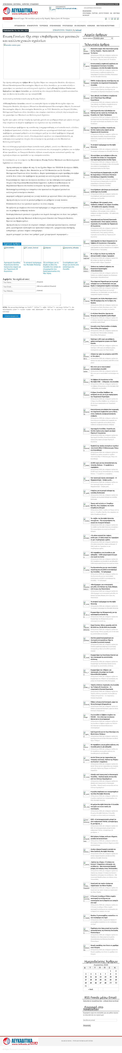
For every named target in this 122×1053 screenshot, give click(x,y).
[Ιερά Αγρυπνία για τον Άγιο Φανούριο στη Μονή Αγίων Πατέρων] (86, 737)
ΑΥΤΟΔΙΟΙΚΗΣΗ (19, 26)
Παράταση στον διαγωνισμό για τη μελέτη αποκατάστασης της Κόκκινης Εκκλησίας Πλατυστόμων (104, 930)
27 (100, 983)
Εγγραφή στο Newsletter (93, 1008)
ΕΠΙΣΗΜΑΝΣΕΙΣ (61, 7)
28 (105, 983)
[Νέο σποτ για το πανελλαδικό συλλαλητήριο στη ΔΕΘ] (86, 371)
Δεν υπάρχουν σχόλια (104, 57)
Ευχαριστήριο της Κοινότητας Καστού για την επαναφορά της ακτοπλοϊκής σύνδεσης (104, 657)
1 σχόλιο (105, 512)
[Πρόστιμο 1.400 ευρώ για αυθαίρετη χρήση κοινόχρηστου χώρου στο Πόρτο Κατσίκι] (86, 344)
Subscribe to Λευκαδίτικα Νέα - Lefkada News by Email (100, 1001)
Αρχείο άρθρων (88, 38)
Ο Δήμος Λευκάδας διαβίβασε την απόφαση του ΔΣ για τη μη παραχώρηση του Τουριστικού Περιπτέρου (104, 395)
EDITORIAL (17, 4)
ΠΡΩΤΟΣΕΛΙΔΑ (67, 26)
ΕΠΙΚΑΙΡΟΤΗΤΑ (32, 26)
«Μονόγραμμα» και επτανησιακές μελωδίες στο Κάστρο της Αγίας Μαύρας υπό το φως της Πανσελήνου (104, 587)
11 (91, 977)
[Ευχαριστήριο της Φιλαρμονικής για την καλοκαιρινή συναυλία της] (86, 617)
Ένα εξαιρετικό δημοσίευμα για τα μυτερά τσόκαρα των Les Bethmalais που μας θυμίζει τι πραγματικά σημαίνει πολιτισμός (105, 284)
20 (100, 980)
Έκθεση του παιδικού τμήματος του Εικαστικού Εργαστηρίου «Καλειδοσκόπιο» (102, 269)
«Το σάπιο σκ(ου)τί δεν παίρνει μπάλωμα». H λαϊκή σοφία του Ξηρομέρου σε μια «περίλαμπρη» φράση (105, 538)
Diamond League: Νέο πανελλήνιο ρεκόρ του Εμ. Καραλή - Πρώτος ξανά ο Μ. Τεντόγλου (41, 18)
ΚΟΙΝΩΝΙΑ (91, 26)
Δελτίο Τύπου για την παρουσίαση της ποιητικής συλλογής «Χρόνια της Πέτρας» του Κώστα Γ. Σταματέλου (104, 760)
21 (105, 980)
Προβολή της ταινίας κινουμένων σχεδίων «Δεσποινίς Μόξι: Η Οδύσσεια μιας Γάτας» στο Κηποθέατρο (105, 448)
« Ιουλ (90, 989)
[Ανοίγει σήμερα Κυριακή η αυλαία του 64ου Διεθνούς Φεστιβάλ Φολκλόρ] (86, 854)
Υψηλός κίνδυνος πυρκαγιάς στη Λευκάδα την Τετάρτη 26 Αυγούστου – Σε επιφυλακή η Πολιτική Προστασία (105, 687)
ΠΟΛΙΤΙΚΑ (110, 22)
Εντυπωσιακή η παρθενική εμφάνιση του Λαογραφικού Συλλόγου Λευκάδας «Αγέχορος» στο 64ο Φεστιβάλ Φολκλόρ (104, 66)
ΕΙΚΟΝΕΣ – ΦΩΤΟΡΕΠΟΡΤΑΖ (91, 22)
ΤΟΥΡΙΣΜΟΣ (43, 26)
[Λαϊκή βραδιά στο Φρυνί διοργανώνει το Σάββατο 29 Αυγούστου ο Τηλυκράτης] (86, 246)
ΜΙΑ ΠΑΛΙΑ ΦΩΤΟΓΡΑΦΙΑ (105, 26)
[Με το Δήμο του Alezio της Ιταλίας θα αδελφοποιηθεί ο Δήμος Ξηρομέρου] (86, 258)
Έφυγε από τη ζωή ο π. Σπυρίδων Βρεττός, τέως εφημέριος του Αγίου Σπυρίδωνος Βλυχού (102, 506)
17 (86, 980)
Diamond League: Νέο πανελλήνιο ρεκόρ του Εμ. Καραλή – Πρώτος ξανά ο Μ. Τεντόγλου (104, 51)
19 (96, 980)
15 (110, 977)
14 (105, 977)
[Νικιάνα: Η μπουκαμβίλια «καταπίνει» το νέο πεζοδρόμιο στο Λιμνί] (86, 920)
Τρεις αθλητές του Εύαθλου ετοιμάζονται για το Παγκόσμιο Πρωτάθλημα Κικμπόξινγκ (104, 98)
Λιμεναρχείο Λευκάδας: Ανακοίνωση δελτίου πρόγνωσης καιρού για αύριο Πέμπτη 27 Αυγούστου (103, 431)
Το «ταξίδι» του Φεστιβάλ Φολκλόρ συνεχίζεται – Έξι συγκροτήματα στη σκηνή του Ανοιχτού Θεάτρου (103, 521)
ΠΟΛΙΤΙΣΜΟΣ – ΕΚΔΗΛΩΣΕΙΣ (35, 22)
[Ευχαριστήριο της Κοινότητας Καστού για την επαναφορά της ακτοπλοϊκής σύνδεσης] (86, 660)
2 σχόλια (104, 922)
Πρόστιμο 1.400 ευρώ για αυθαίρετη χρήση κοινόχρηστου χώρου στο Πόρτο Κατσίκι (104, 341)
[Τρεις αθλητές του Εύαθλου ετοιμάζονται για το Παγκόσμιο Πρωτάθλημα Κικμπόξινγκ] (86, 100)
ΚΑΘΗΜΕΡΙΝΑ (56, 22)
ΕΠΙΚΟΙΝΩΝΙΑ (7, 4)
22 (110, 980)
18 (91, 980)
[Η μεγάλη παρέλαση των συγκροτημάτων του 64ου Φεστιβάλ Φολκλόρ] (86, 796)
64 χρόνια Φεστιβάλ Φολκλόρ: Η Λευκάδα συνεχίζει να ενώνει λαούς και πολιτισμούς (105, 807)
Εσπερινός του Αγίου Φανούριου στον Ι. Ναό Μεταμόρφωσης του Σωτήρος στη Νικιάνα (104, 301)
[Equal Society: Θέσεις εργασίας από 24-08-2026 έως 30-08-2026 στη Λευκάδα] (86, 630)
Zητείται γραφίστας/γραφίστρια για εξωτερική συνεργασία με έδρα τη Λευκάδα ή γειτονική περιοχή (102, 640)
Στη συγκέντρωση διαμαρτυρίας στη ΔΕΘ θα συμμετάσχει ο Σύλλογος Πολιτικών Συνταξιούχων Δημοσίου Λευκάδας (104, 175)
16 (116, 977)
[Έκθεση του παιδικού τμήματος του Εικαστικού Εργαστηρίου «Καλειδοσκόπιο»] (86, 271)
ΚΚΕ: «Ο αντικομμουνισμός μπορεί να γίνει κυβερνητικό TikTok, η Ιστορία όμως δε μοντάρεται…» (104, 822)
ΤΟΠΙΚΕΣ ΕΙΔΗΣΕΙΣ (12, 22)
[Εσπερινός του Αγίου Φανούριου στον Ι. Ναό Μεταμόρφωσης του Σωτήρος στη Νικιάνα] (86, 303)
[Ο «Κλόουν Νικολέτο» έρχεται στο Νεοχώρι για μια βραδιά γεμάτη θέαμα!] (86, 318)
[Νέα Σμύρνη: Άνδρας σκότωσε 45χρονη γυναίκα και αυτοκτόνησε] (86, 841)
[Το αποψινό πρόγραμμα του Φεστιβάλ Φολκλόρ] (86, 149)
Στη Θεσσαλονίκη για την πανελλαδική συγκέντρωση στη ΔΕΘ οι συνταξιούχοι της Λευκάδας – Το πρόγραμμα (104, 570)
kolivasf (78, 30)
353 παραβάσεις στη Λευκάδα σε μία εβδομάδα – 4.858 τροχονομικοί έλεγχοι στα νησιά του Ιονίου (104, 555)
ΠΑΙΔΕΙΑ (69, 30)
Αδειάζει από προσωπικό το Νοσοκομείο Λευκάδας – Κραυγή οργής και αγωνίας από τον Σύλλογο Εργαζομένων (104, 777)
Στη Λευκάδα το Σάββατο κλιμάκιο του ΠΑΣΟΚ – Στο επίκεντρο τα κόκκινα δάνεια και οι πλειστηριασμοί (103, 717)
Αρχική (10, 26)
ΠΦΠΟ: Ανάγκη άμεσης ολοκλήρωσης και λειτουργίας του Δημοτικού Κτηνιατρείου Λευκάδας (105, 83)
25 (91, 983)
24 (86, 983)
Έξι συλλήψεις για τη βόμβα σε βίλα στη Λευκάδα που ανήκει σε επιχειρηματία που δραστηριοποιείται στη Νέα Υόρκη (104, 158)
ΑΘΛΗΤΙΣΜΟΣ (70, 22)
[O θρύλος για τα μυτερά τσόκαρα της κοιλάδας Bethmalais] (86, 495)
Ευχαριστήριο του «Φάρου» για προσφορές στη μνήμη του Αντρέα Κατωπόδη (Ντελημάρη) (102, 672)
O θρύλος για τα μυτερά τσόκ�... (66, 8)
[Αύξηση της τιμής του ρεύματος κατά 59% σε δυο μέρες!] (86, 359)
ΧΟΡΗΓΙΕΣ (25, 4)
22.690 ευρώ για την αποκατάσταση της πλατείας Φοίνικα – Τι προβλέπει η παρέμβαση (104, 465)
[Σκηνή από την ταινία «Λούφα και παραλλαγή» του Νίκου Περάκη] (86, 888)
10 (86, 977)
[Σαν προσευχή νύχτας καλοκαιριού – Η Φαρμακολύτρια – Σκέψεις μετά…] (86, 483)
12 (96, 977)
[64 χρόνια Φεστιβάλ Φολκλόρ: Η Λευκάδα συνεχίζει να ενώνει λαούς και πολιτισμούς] (86, 809)
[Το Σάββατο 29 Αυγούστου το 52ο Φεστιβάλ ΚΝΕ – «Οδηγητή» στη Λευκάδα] (86, 384)
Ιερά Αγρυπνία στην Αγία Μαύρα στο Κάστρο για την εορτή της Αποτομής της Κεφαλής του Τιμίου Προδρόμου (104, 113)
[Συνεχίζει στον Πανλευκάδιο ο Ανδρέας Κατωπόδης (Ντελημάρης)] (86, 331)
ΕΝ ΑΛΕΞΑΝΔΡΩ (80, 26)
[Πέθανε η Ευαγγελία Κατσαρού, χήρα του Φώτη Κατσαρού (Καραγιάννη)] (86, 707)
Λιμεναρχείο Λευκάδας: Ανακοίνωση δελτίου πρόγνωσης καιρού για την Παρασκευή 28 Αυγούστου (12, 267)
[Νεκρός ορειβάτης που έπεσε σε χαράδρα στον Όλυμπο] (86, 950)
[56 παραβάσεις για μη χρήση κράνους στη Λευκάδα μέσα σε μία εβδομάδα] (86, 749)
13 (100, 977)
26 (96, 983)
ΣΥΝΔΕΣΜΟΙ (34, 4)
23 (116, 980)
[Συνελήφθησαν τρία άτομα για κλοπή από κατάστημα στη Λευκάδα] (86, 194)
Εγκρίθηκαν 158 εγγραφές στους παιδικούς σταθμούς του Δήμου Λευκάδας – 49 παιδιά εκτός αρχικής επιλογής (104, 205)
